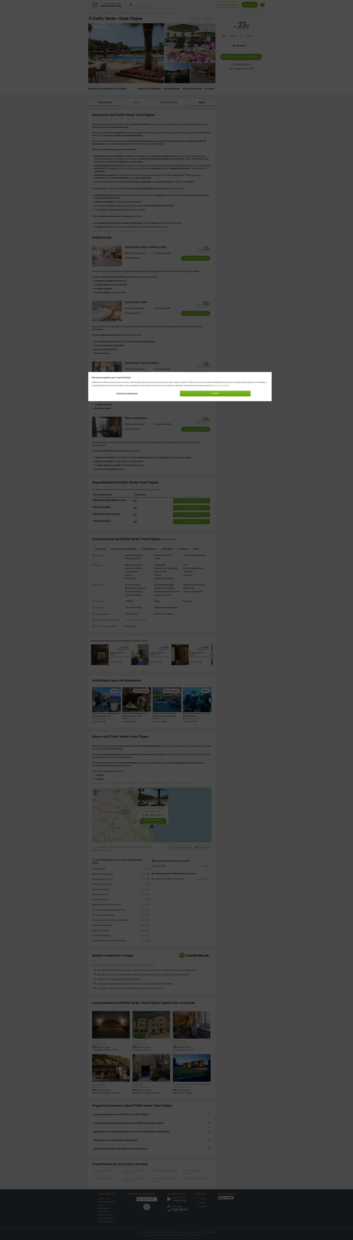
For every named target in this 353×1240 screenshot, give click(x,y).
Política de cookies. (221, 386)
